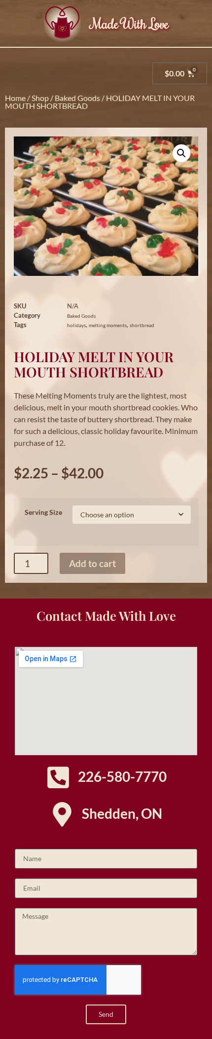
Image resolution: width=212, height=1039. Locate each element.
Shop (40, 97)
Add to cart (92, 563)
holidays (76, 325)
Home (15, 97)
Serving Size (43, 512)
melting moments (108, 325)
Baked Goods (77, 97)
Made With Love (130, 23)
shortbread (142, 325)
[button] (181, 153)
